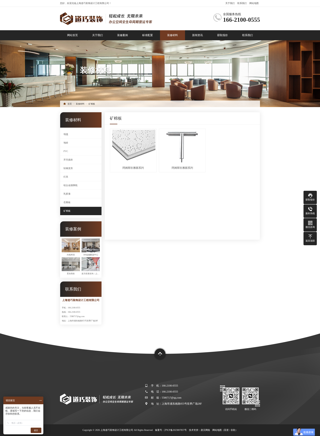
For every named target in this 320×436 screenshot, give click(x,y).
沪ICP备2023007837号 (175, 430)
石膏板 (67, 202)
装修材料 (172, 35)
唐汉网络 (205, 430)
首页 (70, 104)
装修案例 (122, 35)
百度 (226, 430)
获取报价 (222, 35)
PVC (66, 151)
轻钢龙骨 (68, 168)
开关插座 (68, 160)
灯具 (66, 177)
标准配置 (147, 35)
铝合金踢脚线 (71, 185)
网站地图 (254, 3)
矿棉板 (91, 104)
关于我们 (230, 3)
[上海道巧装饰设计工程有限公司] (106, 18)
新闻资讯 (197, 35)
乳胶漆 (67, 194)
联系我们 (242, 3)
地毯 (66, 134)
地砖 (66, 142)
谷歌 (233, 430)
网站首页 (72, 35)
